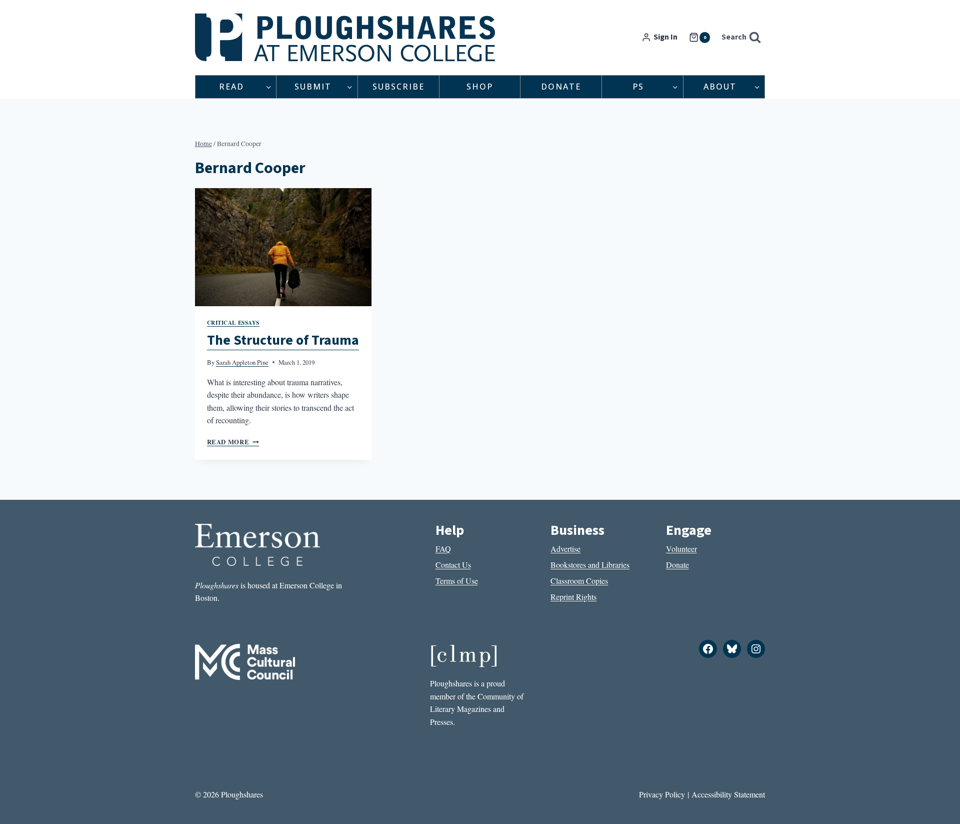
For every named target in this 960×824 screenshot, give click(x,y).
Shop (479, 86)
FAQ (443, 548)
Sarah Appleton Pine (242, 362)
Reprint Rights (573, 596)
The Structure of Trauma (283, 340)
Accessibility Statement (728, 794)
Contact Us (453, 564)
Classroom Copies (579, 580)
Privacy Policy (662, 794)
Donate (561, 86)
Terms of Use (457, 580)
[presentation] (283, 247)
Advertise (565, 548)
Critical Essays (233, 322)
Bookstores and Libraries (590, 564)
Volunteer (681, 548)
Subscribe (398, 86)
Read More (233, 441)
